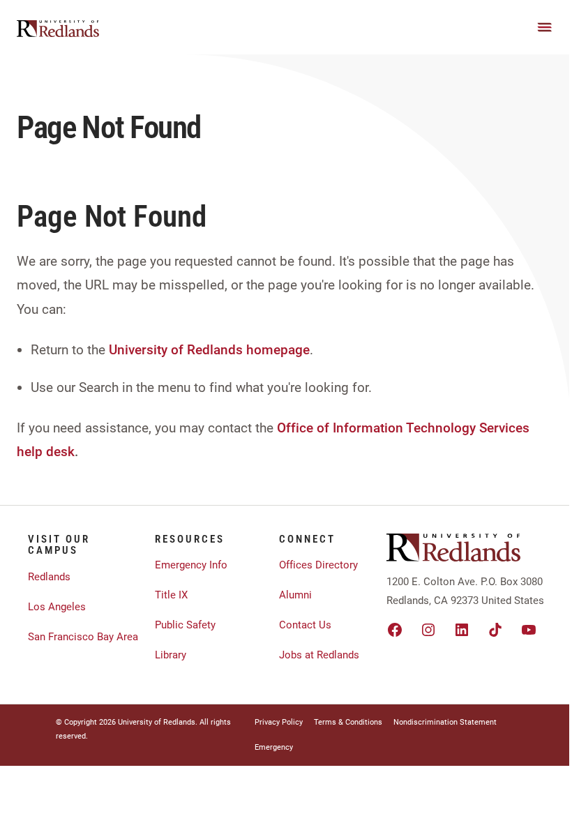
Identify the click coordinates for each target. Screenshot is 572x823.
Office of (303, 428)
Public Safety (185, 625)
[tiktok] (495, 629)
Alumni (295, 595)
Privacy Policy (279, 722)
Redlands (49, 577)
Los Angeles (57, 607)
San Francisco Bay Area (83, 637)
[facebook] (394, 629)
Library (170, 655)
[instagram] (428, 629)
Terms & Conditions (348, 722)
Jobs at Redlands (319, 655)
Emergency (274, 747)
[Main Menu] (544, 27)
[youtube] (528, 629)
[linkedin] (461, 629)
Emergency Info (191, 565)
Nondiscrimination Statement (445, 722)
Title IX (171, 595)
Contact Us (305, 625)
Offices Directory (318, 565)
